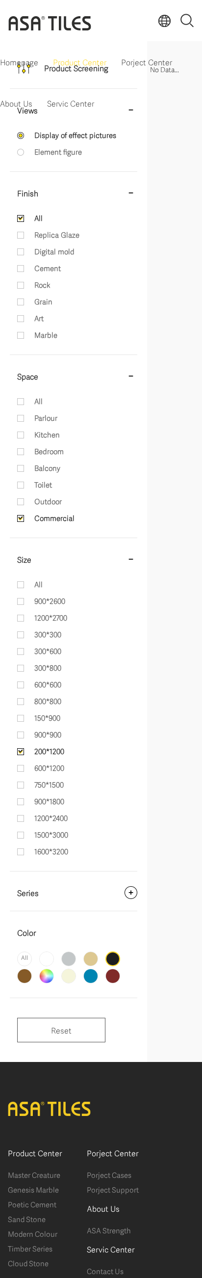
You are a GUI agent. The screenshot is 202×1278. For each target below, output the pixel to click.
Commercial (54, 517)
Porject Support (113, 1189)
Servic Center (70, 103)
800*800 (47, 700)
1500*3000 (51, 834)
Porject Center (146, 61)
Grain (43, 301)
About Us (16, 103)
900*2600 (49, 600)
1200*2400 (51, 817)
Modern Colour (32, 1233)
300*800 (47, 667)
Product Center (79, 61)
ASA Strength (109, 1229)
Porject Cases (109, 1174)
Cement (47, 267)
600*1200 (49, 767)
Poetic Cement (32, 1203)
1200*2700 (50, 617)
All (38, 217)
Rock (42, 284)
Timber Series (30, 1248)
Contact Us (105, 1270)
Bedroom (49, 450)
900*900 (47, 734)
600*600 (47, 684)
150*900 (47, 717)
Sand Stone (27, 1218)
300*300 (47, 633)
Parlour (45, 417)
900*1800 (49, 800)
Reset (61, 1029)
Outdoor (48, 500)
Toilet (43, 484)
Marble (45, 334)
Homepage (19, 61)
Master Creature (34, 1174)
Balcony (47, 467)
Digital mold (54, 250)
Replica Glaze (56, 234)
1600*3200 (51, 850)
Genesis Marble (33, 1189)
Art (39, 317)
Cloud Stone (28, 1262)
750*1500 (49, 784)
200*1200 (49, 750)
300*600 (47, 650)
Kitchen (47, 434)
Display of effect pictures (75, 134)
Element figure (58, 151)
